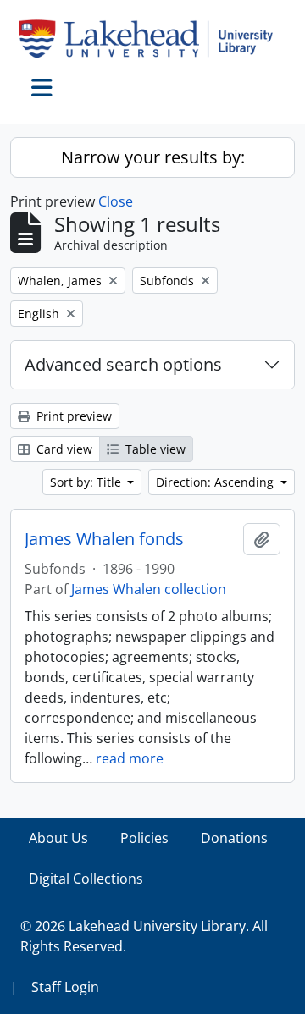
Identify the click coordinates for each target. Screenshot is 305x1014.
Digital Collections (86, 878)
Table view (154, 449)
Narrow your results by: (153, 157)
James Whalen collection (148, 589)
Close (115, 201)
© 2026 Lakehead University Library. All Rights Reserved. (144, 936)
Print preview (72, 416)
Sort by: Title (87, 482)
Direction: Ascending (216, 482)
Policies (144, 838)
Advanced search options (123, 364)
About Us (58, 838)
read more (130, 758)
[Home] (152, 39)
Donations (234, 838)
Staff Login (65, 987)
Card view (62, 449)
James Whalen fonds (104, 539)
